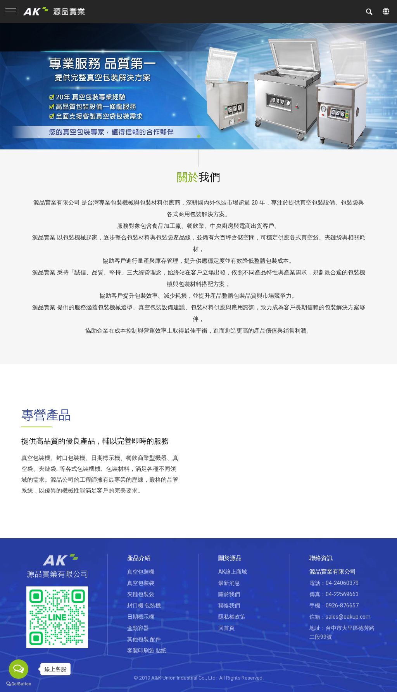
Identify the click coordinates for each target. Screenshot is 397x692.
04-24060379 (342, 583)
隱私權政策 (231, 617)
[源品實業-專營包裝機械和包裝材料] (57, 11)
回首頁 (226, 628)
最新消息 (229, 583)
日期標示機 (140, 617)
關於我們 (229, 594)
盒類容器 (138, 628)
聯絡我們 (229, 605)
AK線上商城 (232, 572)
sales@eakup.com (348, 617)
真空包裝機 (140, 572)
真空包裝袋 (140, 583)
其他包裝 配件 (144, 639)
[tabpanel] (198, 86)
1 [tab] (198, 132)
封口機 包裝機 (144, 605)
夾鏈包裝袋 (140, 594)
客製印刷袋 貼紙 (146, 650)
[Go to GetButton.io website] (18, 684)
